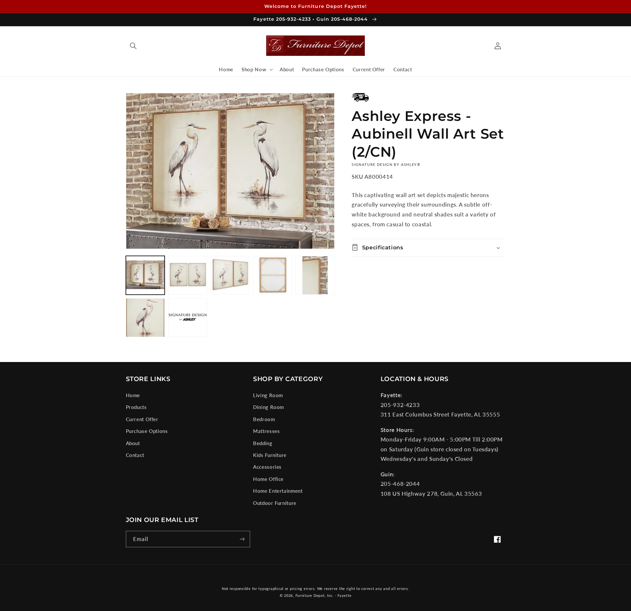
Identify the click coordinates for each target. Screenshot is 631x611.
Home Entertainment (277, 491)
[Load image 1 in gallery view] (145, 275)
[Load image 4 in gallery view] (272, 275)
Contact (135, 455)
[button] (133, 45)
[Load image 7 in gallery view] (187, 317)
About (133, 443)
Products (136, 407)
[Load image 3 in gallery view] (230, 275)
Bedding (262, 443)
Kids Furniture (270, 455)
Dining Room (268, 407)
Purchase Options (147, 431)
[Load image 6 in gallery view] (145, 317)
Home (133, 395)
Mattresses (266, 431)
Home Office (268, 479)
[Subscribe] (241, 539)
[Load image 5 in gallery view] (315, 275)
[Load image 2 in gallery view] (187, 275)
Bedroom (264, 419)
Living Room (268, 395)
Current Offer (142, 419)
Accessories (267, 467)
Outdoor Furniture (274, 503)
